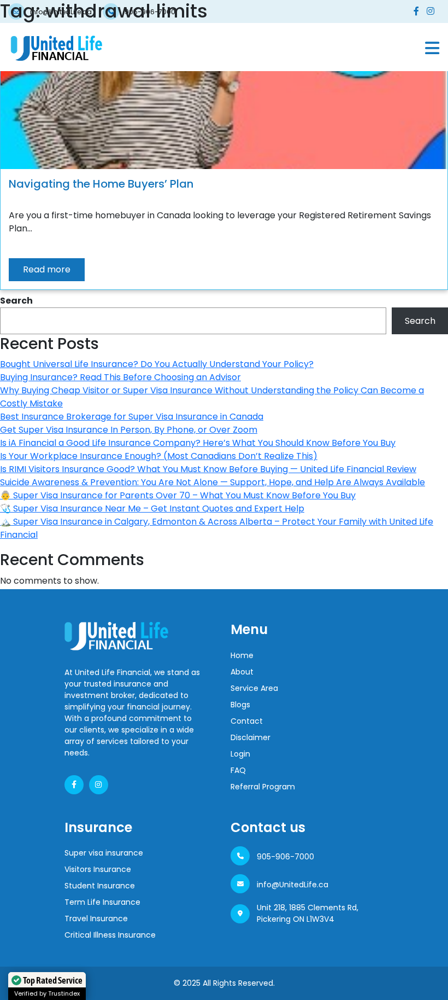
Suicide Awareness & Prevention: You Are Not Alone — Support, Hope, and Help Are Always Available (212, 482)
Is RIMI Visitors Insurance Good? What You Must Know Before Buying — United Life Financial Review (208, 469)
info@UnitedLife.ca (292, 884)
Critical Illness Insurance (110, 934)
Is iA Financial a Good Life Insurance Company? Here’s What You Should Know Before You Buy (198, 443)
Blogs (240, 704)
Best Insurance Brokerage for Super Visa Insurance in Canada (131, 416)
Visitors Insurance (97, 869)
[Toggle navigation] (432, 48)
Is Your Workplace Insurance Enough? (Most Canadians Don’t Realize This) (158, 456)
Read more (46, 269)
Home (242, 655)
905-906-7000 (285, 856)
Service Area (254, 688)
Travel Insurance (96, 918)
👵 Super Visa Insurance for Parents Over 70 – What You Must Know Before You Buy (178, 495)
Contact (247, 721)
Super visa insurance (103, 852)
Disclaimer (250, 737)
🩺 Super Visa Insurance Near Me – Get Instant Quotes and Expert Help (152, 508)
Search (16, 300)
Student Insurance (99, 885)
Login (240, 753)
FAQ (238, 770)
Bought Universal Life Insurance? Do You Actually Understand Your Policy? (157, 364)
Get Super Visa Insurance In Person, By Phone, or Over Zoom (128, 429)
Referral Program (263, 786)
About (242, 671)
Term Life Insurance (102, 902)
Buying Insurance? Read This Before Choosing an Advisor (120, 377)
